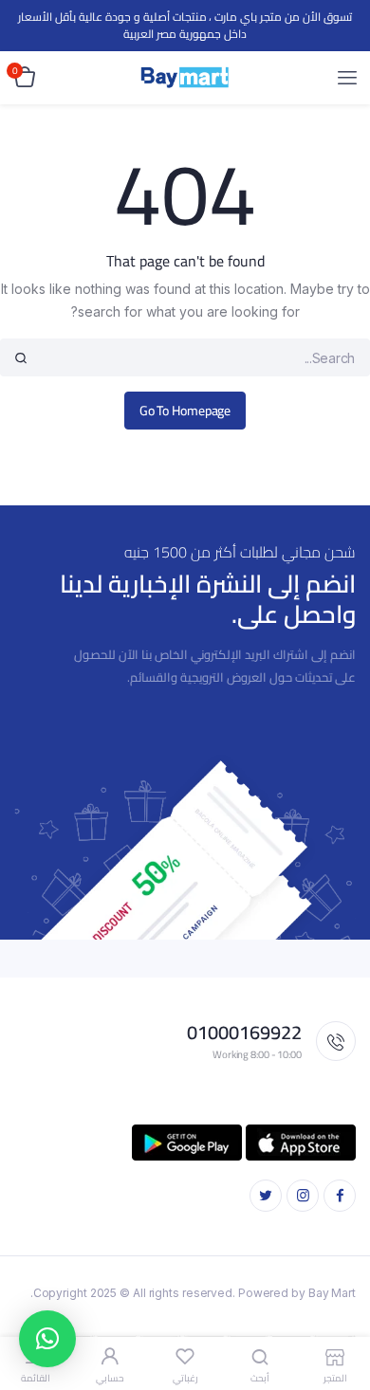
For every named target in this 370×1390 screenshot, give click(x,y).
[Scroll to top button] (340, 1314)
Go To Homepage (185, 410)
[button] (47, 1338)
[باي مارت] (184, 77)
